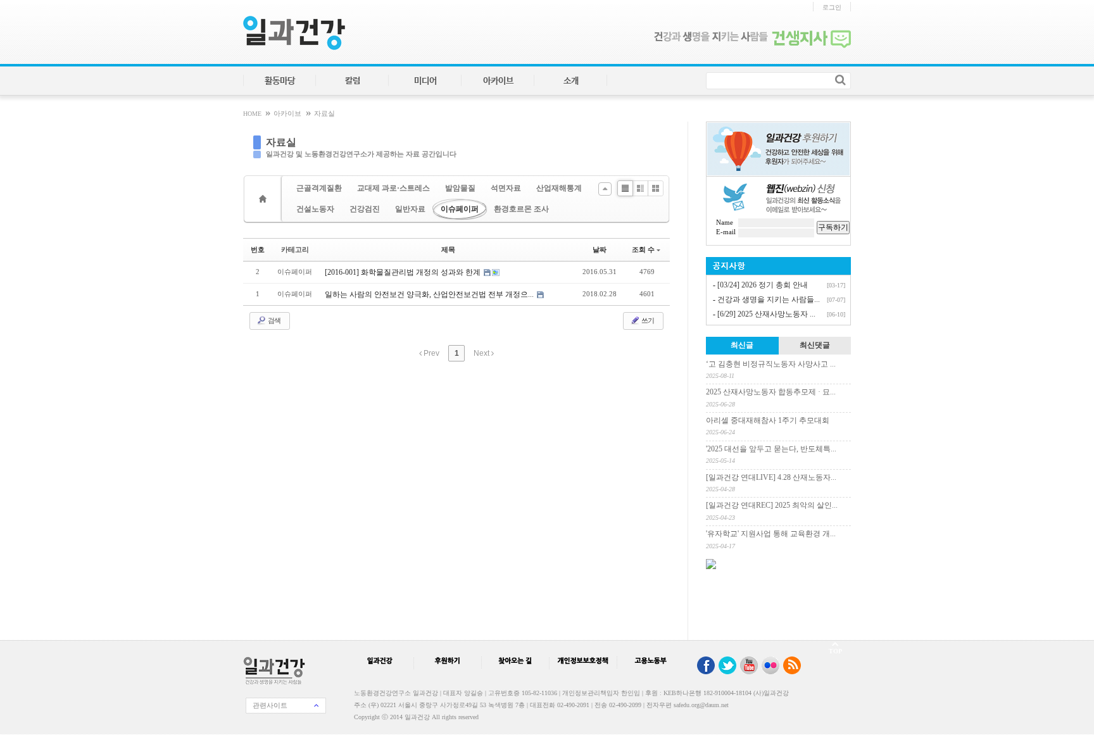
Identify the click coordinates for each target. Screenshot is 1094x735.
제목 (448, 249)
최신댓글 (815, 345)
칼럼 (352, 81)
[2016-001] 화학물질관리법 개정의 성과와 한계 (403, 272)
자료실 (324, 113)
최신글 (742, 345)
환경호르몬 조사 (521, 208)
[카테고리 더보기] (605, 189)
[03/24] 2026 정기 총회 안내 (762, 285)
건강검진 (364, 208)
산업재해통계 (559, 188)
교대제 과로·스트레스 (393, 188)
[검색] (840, 79)
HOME (253, 113)
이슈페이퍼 (460, 208)
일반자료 (410, 208)
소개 (571, 81)
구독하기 (833, 227)
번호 (258, 249)
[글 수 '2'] (264, 199)
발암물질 (460, 188)
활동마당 (280, 81)
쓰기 (647, 320)
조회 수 (643, 249)
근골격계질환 (319, 188)
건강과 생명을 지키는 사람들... (768, 299)
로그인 (831, 7)
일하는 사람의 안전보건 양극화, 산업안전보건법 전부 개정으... (430, 294)
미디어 (425, 81)
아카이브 (498, 81)
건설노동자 (315, 208)
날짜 (600, 249)
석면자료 (506, 188)
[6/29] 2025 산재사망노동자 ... (766, 314)
